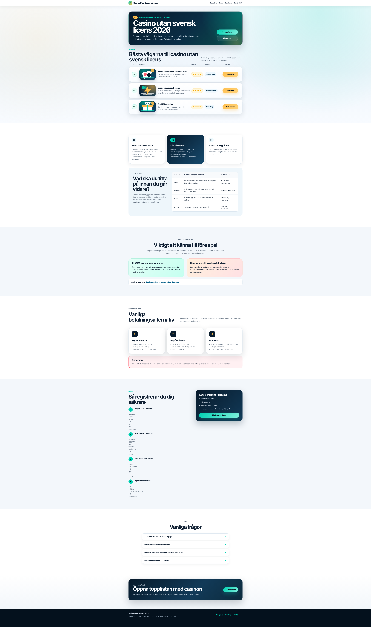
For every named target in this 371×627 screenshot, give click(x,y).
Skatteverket (166, 282)
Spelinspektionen (153, 282)
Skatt (236, 3)
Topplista (213, 3)
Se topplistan (227, 32)
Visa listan (230, 74)
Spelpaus (175, 282)
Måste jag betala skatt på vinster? (157, 544)
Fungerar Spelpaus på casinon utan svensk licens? (163, 552)
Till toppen (238, 615)
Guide (221, 3)
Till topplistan (230, 590)
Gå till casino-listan (219, 415)
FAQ (241, 3)
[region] (205, 192)
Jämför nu (230, 91)
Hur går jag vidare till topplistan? (156, 560)
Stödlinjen (229, 615)
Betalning (228, 3)
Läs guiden (227, 38)
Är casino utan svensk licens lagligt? (158, 537)
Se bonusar (230, 107)
